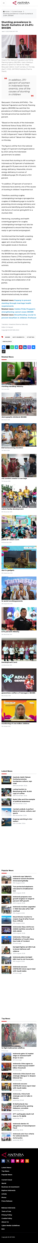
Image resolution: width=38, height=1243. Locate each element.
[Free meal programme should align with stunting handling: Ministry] (19, 373)
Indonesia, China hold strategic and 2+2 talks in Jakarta (22, 1096)
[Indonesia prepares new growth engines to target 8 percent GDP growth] (6, 900)
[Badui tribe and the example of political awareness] (6, 802)
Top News (6, 1019)
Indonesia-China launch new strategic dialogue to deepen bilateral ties (24, 1076)
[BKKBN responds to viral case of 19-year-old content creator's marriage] (19, 465)
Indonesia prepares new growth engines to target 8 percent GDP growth (23, 899)
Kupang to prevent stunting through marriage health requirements (16, 303)
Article (4, 1194)
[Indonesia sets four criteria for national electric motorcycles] (6, 1137)
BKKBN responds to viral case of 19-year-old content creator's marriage (18, 477)
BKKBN (7, 337)
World (4, 1183)
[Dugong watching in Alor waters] (6, 822)
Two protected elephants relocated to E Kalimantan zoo (23, 889)
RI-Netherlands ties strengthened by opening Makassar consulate (23, 1106)
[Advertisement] (19, 749)
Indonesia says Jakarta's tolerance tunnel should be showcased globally (23, 879)
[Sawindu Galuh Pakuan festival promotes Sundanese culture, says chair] (6, 780)
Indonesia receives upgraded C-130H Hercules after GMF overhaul (24, 909)
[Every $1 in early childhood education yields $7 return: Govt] (19, 527)
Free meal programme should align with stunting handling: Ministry (18, 385)
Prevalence (7, 341)
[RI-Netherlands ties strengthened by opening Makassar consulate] (6, 1107)
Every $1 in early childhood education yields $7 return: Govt (17, 539)
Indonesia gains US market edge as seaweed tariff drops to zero (23, 1056)
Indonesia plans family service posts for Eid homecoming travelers (18, 447)
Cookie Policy (7, 1218)
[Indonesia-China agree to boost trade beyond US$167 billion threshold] (6, 1066)
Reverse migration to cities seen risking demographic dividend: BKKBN (18, 416)
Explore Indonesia (8, 1190)
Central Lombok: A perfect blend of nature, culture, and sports (24, 811)
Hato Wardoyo (18, 337)
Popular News (7, 870)
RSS (3, 1229)
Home (7, 11)
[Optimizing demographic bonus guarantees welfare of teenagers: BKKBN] (19, 680)
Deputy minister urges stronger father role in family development (17, 508)
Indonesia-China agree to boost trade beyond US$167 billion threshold (23, 1066)
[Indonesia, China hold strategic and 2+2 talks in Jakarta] (6, 1097)
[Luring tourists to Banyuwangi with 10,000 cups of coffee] (6, 792)
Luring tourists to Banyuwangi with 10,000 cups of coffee (22, 791)
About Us (5, 1222)
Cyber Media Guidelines (11, 1225)
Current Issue (17, 11)
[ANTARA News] (21, 3)
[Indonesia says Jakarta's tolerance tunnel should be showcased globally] (6, 879)
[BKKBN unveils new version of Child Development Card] (19, 649)
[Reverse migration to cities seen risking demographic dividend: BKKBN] (19, 404)
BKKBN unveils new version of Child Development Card (16, 661)
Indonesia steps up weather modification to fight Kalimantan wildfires (18, 1047)
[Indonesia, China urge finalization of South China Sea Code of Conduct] (6, 940)
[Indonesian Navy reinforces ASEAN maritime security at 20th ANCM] (6, 930)
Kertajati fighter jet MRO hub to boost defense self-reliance (24, 949)
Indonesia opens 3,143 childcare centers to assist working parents (18, 600)
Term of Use (6, 1211)
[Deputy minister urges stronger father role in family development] (19, 496)
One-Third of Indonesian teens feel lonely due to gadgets (18, 569)
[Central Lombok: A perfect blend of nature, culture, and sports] (6, 812)
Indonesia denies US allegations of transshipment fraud (24, 1126)
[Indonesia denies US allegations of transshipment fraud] (6, 1127)
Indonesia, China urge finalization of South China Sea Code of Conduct (23, 939)
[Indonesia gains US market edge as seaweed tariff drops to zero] (6, 1056)
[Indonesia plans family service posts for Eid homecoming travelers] (19, 435)
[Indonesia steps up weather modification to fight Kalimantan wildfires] (19, 1035)
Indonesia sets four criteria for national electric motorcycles (23, 1136)
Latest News (7, 771)
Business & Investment (10, 1187)
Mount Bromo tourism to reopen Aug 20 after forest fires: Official (23, 919)
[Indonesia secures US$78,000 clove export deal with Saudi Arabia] (6, 970)
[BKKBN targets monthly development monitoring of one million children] (19, 711)
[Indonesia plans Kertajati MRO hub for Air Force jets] (6, 960)
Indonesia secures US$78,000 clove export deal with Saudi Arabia (24, 969)
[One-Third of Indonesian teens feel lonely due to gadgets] (19, 557)
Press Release (7, 1201)
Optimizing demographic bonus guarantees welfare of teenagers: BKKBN (18, 692)
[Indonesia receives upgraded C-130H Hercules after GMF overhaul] (6, 910)
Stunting (30, 337)
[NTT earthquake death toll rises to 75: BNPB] (6, 1117)
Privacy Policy (7, 1215)
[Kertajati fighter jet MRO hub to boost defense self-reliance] (6, 950)
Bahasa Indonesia (8, 1208)
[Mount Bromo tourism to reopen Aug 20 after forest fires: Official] (6, 920)
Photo (4, 1197)
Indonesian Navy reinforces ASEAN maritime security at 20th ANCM (23, 929)
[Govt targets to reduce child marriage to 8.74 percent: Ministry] (19, 619)
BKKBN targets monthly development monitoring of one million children (17, 722)
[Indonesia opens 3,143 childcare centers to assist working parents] (19, 588)
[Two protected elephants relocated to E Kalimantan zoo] (6, 889)
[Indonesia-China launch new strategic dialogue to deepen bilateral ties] (6, 1077)
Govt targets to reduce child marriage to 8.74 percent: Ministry (18, 631)
